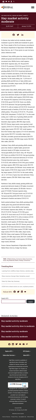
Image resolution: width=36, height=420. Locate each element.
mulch (17, 260)
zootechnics (26, 260)
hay (8, 260)
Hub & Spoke (21, 413)
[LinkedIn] (22, 35)
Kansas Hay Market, (17, 15)
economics (29, 259)
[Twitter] (18, 35)
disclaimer (20, 403)
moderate (12, 260)
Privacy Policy (14, 416)
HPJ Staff (10, 26)
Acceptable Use (22, 416)
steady (21, 260)
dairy (24, 259)
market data (23, 388)
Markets (25, 15)
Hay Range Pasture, (6, 15)
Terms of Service (6, 416)
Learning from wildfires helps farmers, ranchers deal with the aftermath (18, 271)
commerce (19, 259)
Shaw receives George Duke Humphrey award (16, 276)
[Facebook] (13, 35)
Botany (13, 259)
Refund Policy (30, 416)
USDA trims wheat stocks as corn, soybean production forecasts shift (18, 286)
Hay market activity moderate (14, 321)
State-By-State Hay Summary (11, 281)
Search (30, 302)
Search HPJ (4, 298)
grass (4, 260)
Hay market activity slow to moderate (18, 326)
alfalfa (9, 259)
